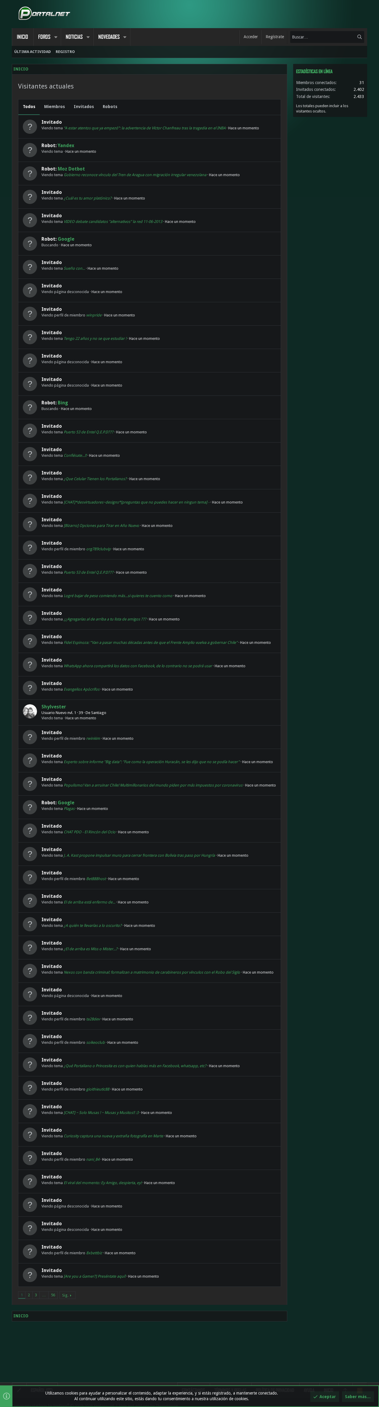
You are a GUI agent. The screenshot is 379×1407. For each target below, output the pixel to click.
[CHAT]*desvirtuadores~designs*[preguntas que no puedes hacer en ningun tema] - (136, 502)
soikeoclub (95, 1042)
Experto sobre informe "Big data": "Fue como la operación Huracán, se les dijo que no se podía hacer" (152, 762)
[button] (55, 37)
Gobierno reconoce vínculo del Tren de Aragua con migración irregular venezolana (135, 175)
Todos (29, 106)
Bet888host (96, 879)
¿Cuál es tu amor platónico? (88, 198)
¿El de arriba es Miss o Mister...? (91, 949)
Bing (63, 403)
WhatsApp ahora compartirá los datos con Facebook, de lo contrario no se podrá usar (138, 666)
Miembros (54, 106)
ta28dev (93, 1019)
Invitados (84, 106)
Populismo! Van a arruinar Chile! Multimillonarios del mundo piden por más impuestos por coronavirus (153, 785)
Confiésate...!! (75, 455)
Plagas (69, 808)
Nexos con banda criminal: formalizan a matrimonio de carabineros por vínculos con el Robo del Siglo (152, 972)
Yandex (66, 145)
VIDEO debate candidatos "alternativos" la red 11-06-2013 (113, 221)
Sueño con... (74, 268)
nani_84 (92, 1159)
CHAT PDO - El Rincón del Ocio (89, 832)
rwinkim (93, 738)
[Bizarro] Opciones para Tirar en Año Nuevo (101, 525)
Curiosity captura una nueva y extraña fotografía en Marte (113, 1136)
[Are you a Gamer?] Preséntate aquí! (95, 1276)
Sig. (65, 1295)
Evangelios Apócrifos (81, 689)
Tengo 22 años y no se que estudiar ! (95, 338)
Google (66, 239)
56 (53, 1295)
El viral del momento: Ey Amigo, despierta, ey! (103, 1183)
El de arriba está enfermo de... (89, 902)
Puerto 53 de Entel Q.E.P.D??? (88, 432)
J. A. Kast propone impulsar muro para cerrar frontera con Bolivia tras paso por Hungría (139, 855)
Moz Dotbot (71, 169)
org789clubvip (98, 549)
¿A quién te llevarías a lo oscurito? (93, 925)
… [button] (44, 1295)
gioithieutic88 (97, 1089)
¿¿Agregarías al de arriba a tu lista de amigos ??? (105, 619)
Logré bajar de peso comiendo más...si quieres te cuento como (118, 596)
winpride (94, 315)
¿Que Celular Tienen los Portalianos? (95, 479)
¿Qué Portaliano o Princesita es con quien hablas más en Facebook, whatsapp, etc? (135, 1066)
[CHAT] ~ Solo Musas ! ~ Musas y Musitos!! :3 (101, 1112)
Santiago (98, 712)
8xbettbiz (94, 1253)
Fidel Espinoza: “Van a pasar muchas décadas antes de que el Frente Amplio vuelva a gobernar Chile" (150, 642)
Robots (110, 106)
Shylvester (53, 707)
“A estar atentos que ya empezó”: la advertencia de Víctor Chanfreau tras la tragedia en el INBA (145, 128)
